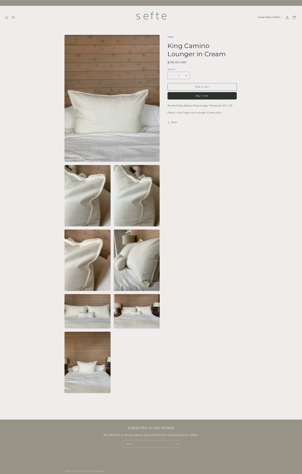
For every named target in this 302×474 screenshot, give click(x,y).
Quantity (172, 69)
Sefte (74, 471)
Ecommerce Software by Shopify (91, 471)
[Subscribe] (175, 444)
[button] (6, 17)
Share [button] (174, 122)
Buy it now (202, 95)
